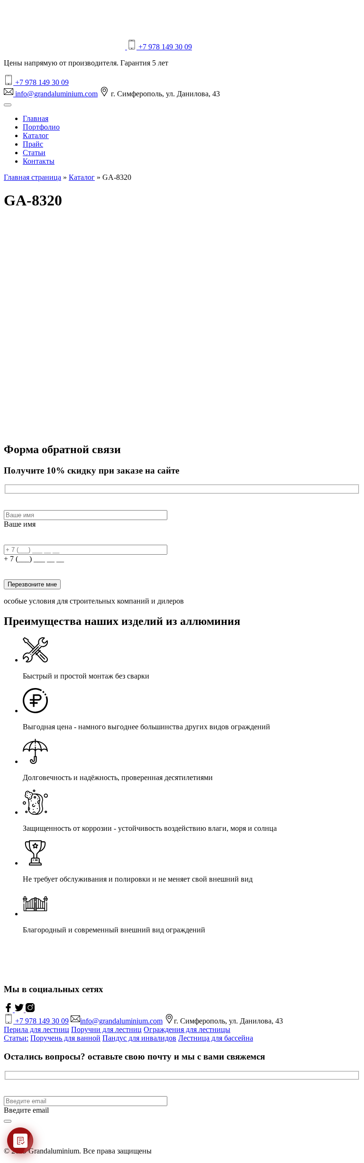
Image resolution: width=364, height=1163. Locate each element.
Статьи (34, 153)
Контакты (39, 161)
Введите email (26, 1110)
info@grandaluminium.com (55, 94)
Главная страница (32, 177)
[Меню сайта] (7, 104)
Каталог (36, 135)
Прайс (33, 144)
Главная (35, 118)
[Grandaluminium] (65, 47)
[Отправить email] (7, 1121)
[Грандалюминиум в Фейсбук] (9, 1009)
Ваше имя (20, 524)
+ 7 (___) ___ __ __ (34, 559)
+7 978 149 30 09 (164, 47)
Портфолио (41, 127)
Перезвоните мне (32, 584)
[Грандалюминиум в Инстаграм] (30, 1009)
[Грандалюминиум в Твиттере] (20, 1009)
